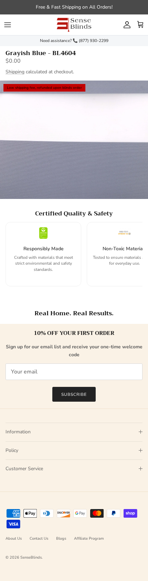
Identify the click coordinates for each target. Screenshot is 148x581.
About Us (14, 538)
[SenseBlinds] (74, 25)
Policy (12, 450)
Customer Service (24, 468)
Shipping (15, 71)
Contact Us (39, 538)
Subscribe (74, 394)
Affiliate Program (89, 538)
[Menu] (7, 24)
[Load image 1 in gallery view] (74, 140)
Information (18, 432)
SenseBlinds (31, 557)
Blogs (61, 538)
